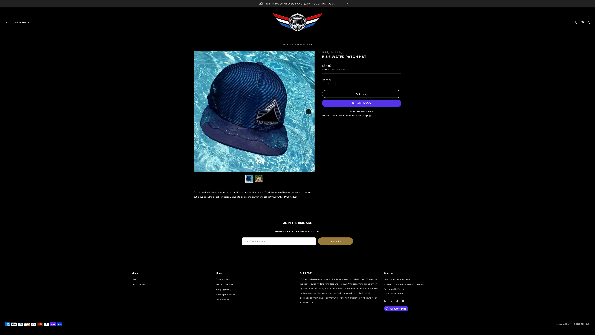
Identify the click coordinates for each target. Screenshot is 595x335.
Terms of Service (224, 284)
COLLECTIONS (22, 23)
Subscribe (336, 241)
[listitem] (298, 3)
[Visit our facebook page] (385, 301)
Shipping (325, 69)
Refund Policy (222, 299)
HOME (8, 23)
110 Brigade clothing (332, 52)
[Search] (588, 22)
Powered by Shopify (563, 324)
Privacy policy (223, 279)
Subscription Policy (225, 294)
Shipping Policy (223, 289)
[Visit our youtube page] (403, 301)
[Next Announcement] (347, 4)
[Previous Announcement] (248, 4)
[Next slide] (308, 111)
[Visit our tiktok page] (397, 301)
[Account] (575, 22)
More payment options (361, 111)
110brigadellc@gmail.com (397, 279)
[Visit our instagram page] (391, 301)
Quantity (326, 79)
